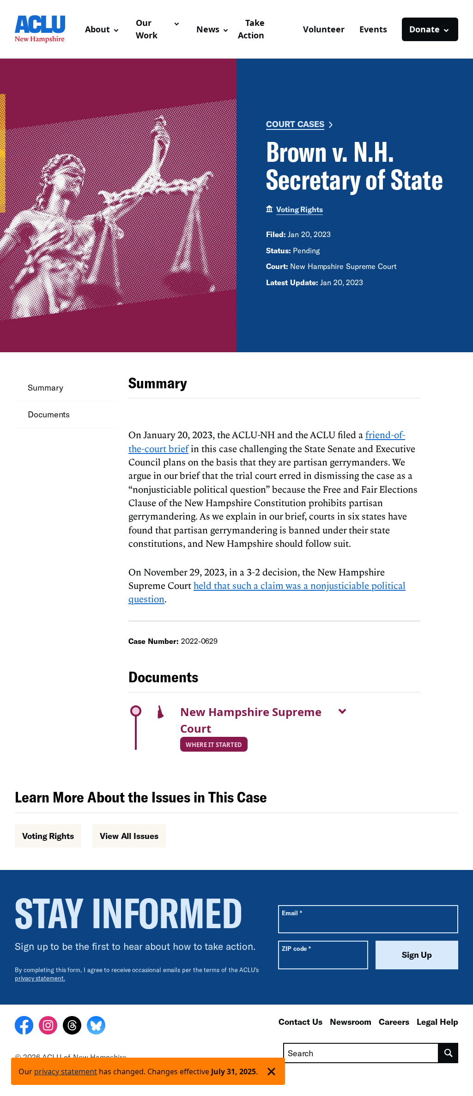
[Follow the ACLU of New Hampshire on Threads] (72, 1026)
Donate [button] (424, 29)
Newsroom (350, 1021)
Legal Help (437, 1021)
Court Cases (295, 124)
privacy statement (65, 1071)
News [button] (207, 29)
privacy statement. (40, 978)
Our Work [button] (147, 29)
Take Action (251, 29)
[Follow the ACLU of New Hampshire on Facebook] (24, 1026)
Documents (49, 414)
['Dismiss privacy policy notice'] (271, 1071)
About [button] (97, 29)
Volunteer (324, 29)
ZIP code (296, 948)
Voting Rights (299, 209)
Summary (45, 387)
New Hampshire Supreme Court (250, 720)
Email (292, 913)
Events (373, 29)
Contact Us (300, 1021)
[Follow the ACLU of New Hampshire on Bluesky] (96, 1026)
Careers (394, 1021)
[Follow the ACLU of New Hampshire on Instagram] (48, 1026)
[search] (448, 1053)
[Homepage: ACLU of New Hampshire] (46, 29)
